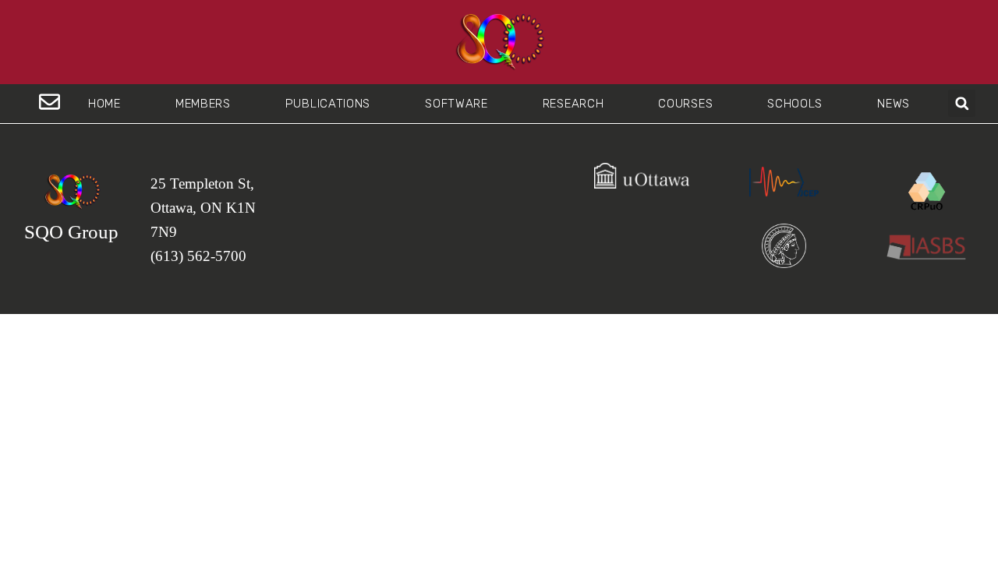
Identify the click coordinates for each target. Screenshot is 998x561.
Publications (327, 104)
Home (104, 104)
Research (573, 104)
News (893, 104)
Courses (685, 104)
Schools (795, 104)
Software (456, 104)
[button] (961, 103)
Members (203, 104)
